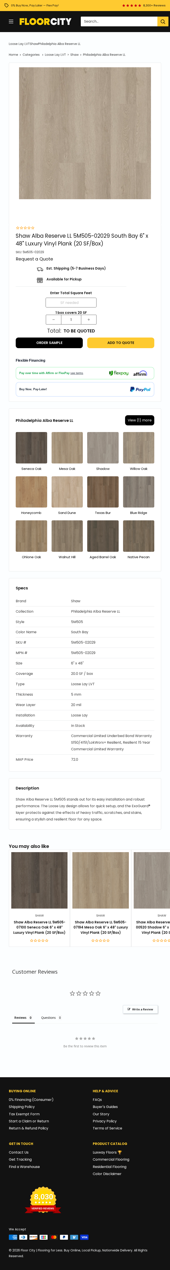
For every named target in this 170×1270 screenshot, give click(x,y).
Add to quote (120, 342)
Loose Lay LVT (19, 44)
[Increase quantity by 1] (88, 319)
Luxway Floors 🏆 (107, 1152)
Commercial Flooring (111, 1159)
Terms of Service (107, 1128)
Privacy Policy (105, 1121)
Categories (32, 54)
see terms (76, 373)
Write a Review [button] (142, 1009)
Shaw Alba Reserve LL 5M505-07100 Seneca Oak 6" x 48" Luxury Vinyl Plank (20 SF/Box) (39, 927)
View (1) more (140, 420)
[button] (85, 601)
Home (13, 54)
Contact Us (19, 1152)
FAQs (97, 1099)
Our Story (101, 1114)
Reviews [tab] (20, 1017)
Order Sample (49, 342)
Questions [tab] (48, 1017)
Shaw (34, 44)
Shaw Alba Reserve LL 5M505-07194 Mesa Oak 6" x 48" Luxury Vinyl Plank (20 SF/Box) (100, 927)
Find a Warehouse (24, 1166)
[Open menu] (11, 21)
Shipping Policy (22, 1106)
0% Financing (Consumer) (31, 1099)
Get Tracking (20, 1159)
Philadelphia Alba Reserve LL (59, 44)
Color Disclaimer (107, 1173)
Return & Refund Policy (28, 1128)
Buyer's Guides (105, 1106)
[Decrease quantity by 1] (53, 319)
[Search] (162, 21)
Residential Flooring (109, 1166)
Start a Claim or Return (29, 1121)
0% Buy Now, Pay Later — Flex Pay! (35, 5)
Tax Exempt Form (24, 1114)
